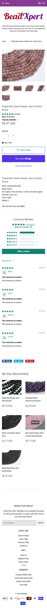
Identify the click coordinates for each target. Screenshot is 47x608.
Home (4, 41)
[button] (8, 114)
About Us (23, 555)
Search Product (23, 536)
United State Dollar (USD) (24, 578)
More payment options (23, 166)
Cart (43, 3)
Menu (7, 3)
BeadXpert (24, 594)
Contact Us (23, 546)
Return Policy (23, 562)
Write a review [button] (23, 251)
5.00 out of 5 (30, 225)
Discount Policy (23, 542)
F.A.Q (23, 565)
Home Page (23, 539)
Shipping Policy (23, 558)
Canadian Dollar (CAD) (24, 575)
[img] (7, 268)
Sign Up (40, 523)
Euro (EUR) (23, 585)
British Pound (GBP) (23, 581)
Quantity (5, 131)
